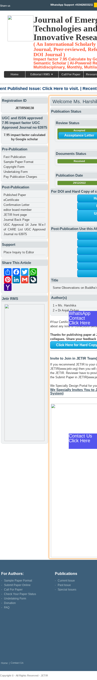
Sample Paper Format (18, 162)
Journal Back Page (16, 219)
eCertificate (11, 200)
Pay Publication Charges (20, 176)
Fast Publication (15, 157)
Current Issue (66, 580)
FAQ (6, 607)
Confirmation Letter (16, 205)
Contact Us (17, 662)
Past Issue (64, 585)
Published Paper (15, 195)
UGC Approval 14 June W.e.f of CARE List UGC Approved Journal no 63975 (24, 229)
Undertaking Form (16, 172)
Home (15, 74)
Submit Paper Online (17, 585)
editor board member (18, 210)
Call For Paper (71, 74)
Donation (10, 603)
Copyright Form (14, 167)
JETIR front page (15, 215)
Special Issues (67, 589)
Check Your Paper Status (20, 594)
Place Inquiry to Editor (19, 252)
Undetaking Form (15, 598)
